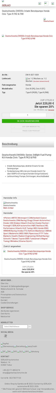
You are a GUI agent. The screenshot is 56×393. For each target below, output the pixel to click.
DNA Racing (21, 220)
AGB (2, 292)
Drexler (6, 223)
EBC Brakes (15, 223)
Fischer (45, 223)
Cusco (43, 218)
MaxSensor (40, 231)
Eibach (24, 223)
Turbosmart (35, 239)
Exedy (38, 223)
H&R (33, 226)
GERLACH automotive (21, 226)
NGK (26, 233)
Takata (14, 239)
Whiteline (14, 241)
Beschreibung (9, 144)
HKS (35, 228)
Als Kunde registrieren (10, 311)
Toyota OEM (23, 239)
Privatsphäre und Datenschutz (14, 295)
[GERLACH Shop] (5, 3)
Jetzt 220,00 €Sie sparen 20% (28, 269)
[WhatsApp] (9, 336)
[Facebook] (2, 336)
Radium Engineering (27, 236)
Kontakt (4, 300)
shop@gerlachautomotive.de (15, 373)
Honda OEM (43, 228)
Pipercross (33, 233)
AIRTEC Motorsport (19, 218)
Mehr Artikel (8, 208)
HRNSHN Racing (10, 231)
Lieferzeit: (6, 79)
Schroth (6, 239)
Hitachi (19, 228)
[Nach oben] (49, 389)
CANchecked (34, 218)
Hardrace (40, 226)
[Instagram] (5, 336)
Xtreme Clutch (25, 241)
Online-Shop (10, 384)
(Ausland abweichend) (41, 81)
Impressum (5, 297)
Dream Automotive (41, 220)
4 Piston (6, 218)
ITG (25, 231)
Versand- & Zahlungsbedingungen (15, 286)
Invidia (20, 231)
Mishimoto (13, 233)
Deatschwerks (9, 220)
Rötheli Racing (42, 236)
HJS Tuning (27, 228)
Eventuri (31, 223)
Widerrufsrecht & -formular (12, 289)
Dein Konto (5, 314)
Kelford (31, 231)
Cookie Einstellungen (9, 303)
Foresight (7, 226)
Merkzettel (5, 316)
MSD (21, 233)
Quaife (15, 236)
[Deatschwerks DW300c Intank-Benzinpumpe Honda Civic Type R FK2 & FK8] (28, 37)
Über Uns (4, 283)
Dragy (30, 220)
